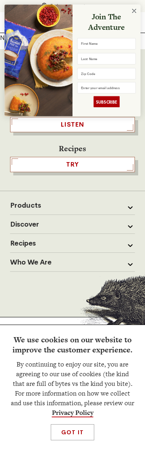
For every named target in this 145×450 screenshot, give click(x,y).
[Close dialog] (134, 11)
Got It (72, 432)
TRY (72, 164)
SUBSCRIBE (106, 102)
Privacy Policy (72, 412)
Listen (72, 124)
